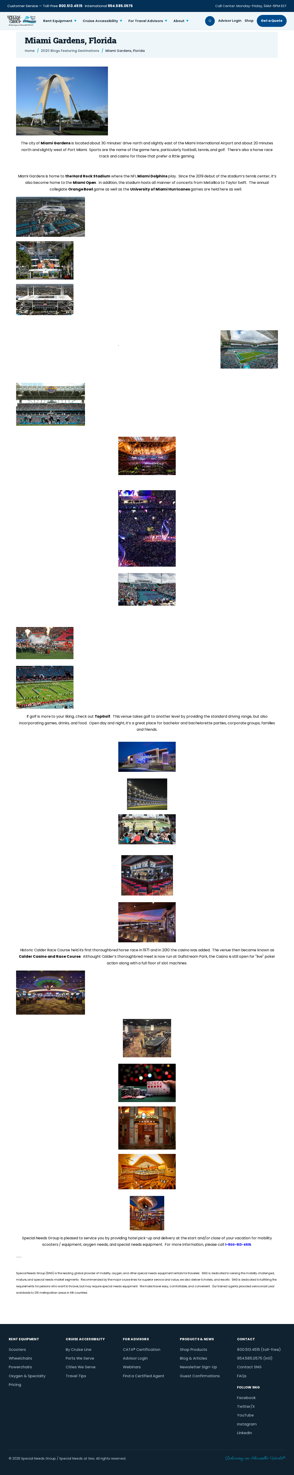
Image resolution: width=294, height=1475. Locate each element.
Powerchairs (20, 1367)
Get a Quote (272, 20)
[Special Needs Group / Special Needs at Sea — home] (21, 21)
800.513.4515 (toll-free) (259, 1349)
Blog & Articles (193, 1358)
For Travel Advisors (147, 20)
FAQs (241, 1376)
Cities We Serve (81, 1367)
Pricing (15, 1384)
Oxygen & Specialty (27, 1376)
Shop (249, 20)
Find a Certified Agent (143, 1376)
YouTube (245, 1415)
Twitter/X (246, 1406)
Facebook (246, 1397)
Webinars (132, 1367)
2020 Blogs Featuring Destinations (70, 51)
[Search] (210, 21)
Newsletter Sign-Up (198, 1367)
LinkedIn (244, 1433)
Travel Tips (76, 1376)
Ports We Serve (80, 1358)
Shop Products (193, 1349)
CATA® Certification (141, 1349)
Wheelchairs (20, 1358)
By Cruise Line (78, 1349)
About (181, 20)
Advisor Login (229, 20)
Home (30, 51)
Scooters (17, 1349)
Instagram (247, 1424)
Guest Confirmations (200, 1376)
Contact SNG (249, 1367)
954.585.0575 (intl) (254, 1358)
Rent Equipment (60, 20)
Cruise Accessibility (102, 20)
